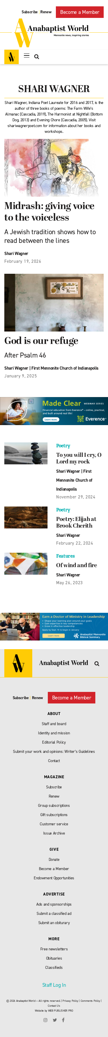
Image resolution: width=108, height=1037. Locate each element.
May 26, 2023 (69, 583)
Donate (54, 859)
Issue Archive (54, 833)
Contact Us (54, 1006)
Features (65, 556)
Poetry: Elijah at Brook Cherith (76, 522)
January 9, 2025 (20, 376)
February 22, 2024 (74, 543)
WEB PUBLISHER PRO (60, 1010)
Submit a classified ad (54, 913)
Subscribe (30, 12)
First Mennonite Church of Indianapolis (64, 368)
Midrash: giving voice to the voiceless (49, 212)
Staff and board (54, 724)
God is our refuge (41, 341)
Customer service (54, 824)
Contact (54, 761)
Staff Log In (54, 985)
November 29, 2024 (76, 497)
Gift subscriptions (54, 815)
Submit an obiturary (54, 923)
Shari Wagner (16, 253)
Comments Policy (90, 1001)
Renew (45, 12)
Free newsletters (54, 949)
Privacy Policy (70, 1001)
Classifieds (53, 967)
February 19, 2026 (22, 261)
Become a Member (79, 12)
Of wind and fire (76, 566)
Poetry (63, 446)
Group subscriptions (54, 805)
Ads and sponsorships (54, 904)
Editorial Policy (54, 742)
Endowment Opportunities (54, 878)
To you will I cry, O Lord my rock (78, 458)
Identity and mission (54, 733)
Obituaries (54, 958)
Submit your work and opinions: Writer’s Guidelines (54, 751)
